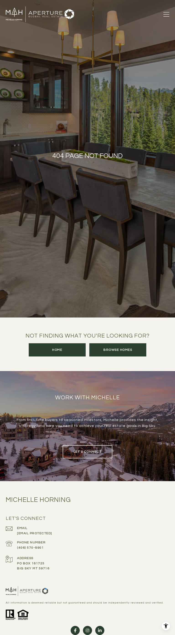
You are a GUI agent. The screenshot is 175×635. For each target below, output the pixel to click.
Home (57, 349)
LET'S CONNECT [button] (88, 451)
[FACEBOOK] (75, 630)
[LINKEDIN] (99, 630)
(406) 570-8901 (30, 547)
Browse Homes (117, 349)
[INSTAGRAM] (87, 630)
